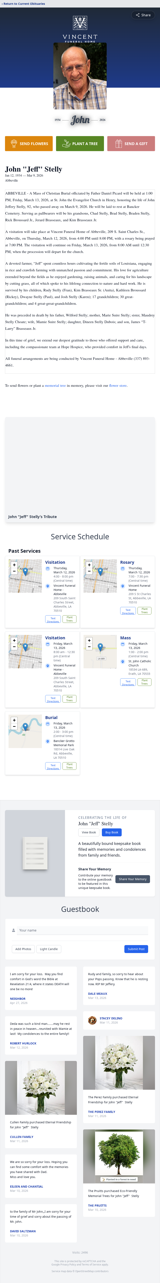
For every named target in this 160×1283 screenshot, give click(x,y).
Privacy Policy (68, 1264)
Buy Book (111, 832)
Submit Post (136, 949)
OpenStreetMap (84, 1271)
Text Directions (53, 620)
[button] (25, 572)
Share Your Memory (132, 879)
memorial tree (55, 385)
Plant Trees (69, 619)
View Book (89, 832)
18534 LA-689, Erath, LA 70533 (139, 671)
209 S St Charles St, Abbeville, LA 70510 (140, 598)
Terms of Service (91, 1264)
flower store (118, 385)
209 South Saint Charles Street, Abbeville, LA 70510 (64, 604)
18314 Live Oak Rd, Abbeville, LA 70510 (64, 753)
